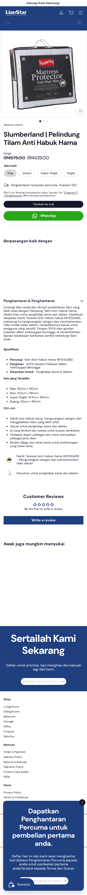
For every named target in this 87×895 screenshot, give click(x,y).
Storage (9, 721)
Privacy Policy (12, 792)
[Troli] (71, 13)
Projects (9, 731)
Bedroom (9, 716)
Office (7, 726)
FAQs (7, 776)
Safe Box (9, 736)
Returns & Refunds (15, 762)
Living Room (11, 706)
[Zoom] (81, 111)
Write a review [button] (43, 520)
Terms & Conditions (16, 797)
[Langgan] (65, 880)
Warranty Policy (13, 767)
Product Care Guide (16, 772)
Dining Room (11, 711)
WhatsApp (48, 215)
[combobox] (43, 22)
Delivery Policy (13, 757)
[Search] (79, 22)
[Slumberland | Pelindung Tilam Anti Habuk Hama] (43, 258)
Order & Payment (15, 752)
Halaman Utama (13, 124)
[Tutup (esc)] (82, 802)
